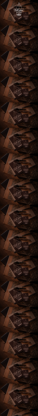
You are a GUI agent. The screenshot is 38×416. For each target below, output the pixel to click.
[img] (19, 12)
